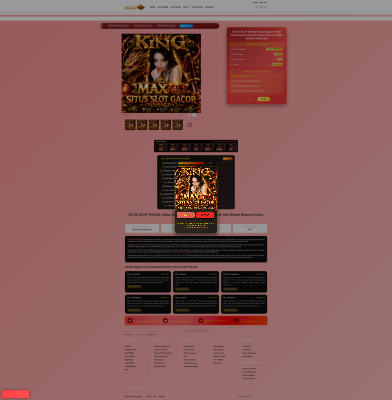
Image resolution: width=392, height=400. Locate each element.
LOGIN (185, 215)
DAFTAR (205, 215)
